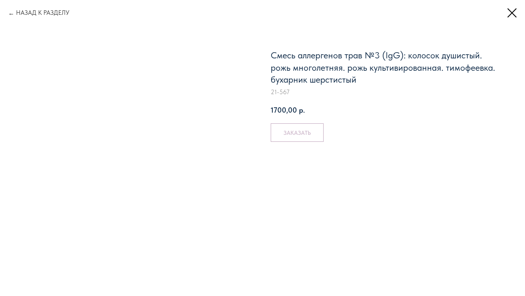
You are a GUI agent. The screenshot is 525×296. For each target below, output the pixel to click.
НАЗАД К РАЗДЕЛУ (42, 12)
